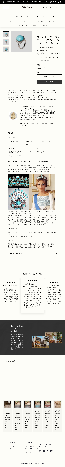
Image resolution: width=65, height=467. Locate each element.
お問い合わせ (28, 453)
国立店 (12, 448)
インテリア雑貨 (51, 21)
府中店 (12, 446)
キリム (37, 17)
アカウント (28, 455)
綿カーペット (28, 21)
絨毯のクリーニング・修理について (32, 449)
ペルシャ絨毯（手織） (17, 17)
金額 (38, 65)
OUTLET (36, 25)
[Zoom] (21, 41)
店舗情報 (44, 25)
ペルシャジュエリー (24, 25)
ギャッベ (29, 17)
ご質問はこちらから (15, 253)
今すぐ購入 (49, 82)
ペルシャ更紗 (39, 21)
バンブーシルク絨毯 (49, 17)
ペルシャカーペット (15, 21)
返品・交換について (30, 446)
